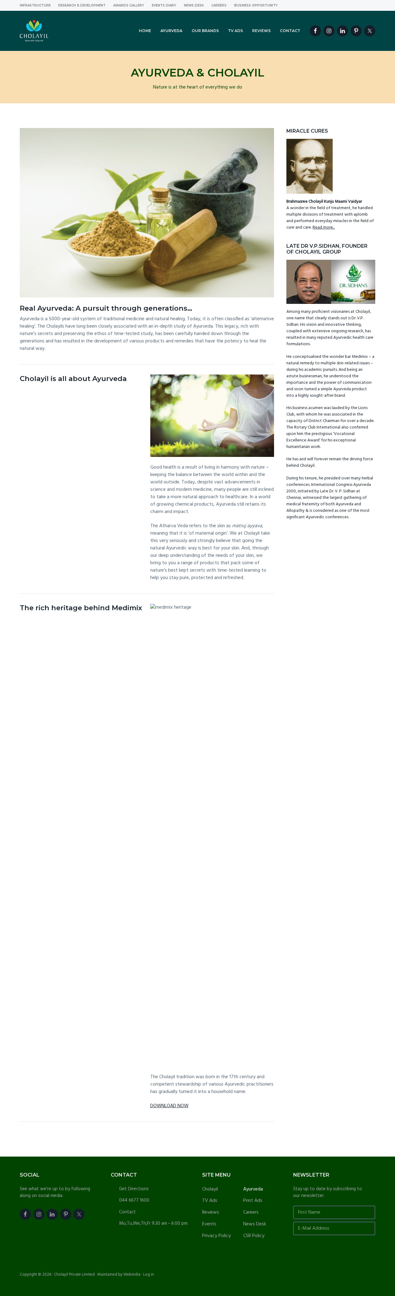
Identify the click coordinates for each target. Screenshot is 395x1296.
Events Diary (164, 5)
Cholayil (210, 1189)
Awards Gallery (128, 5)
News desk (194, 5)
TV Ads (209, 1201)
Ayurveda (253, 1189)
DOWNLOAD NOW (169, 1106)
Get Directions (134, 1189)
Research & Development (82, 5)
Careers (219, 5)
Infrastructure (35, 5)
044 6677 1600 (134, 1200)
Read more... (324, 227)
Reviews (210, 1212)
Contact (127, 1212)
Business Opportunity (256, 5)
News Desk (254, 1224)
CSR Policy (253, 1236)
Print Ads (252, 1201)
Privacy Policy (216, 1236)
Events (209, 1224)
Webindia (131, 1274)
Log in (148, 1274)
